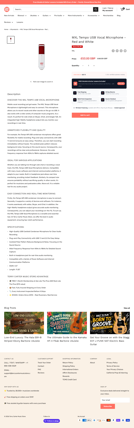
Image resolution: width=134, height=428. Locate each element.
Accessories (92, 16)
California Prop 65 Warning (117, 373)
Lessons (20, 22)
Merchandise (108, 16)
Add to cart (85, 115)
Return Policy (68, 363)
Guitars (45, 16)
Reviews (7, 22)
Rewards (66, 376)
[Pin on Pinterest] (117, 50)
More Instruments (75, 16)
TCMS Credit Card (70, 380)
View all (127, 308)
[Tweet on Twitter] (121, 50)
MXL (73, 51)
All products (14, 29)
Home (6, 29)
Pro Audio (58, 16)
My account (107, 10)
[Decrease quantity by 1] (83, 65)
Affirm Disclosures (70, 373)
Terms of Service (113, 366)
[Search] (95, 9)
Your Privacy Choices (115, 369)
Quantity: (75, 66)
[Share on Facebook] (113, 50)
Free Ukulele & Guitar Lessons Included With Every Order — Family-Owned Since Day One (67, 2)
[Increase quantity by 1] (94, 65)
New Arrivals (9, 16)
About (92, 363)
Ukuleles (33, 16)
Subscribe (108, 406)
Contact (41, 366)
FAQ (39, 369)
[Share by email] (125, 50)
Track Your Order (44, 363)
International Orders (70, 369)
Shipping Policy (69, 366)
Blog (118, 16)
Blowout (21, 16)
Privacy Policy (112, 363)
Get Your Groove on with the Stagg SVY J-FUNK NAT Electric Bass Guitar (109, 341)
